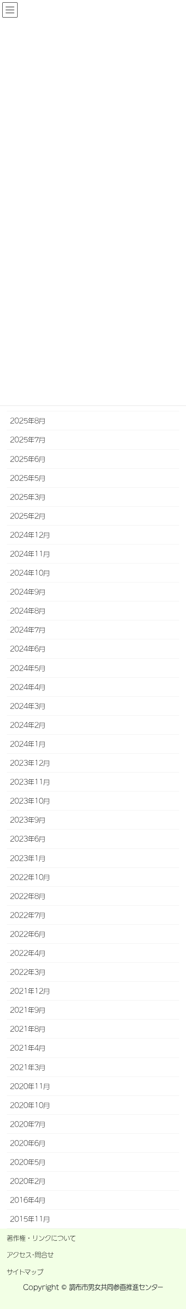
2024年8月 (27, 611)
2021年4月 (27, 1048)
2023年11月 (30, 782)
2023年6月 (27, 839)
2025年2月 (27, 516)
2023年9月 (27, 820)
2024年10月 (30, 573)
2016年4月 (27, 1200)
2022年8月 (27, 896)
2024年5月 (27, 668)
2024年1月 (27, 744)
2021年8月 (27, 1029)
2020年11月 (30, 1086)
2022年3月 (27, 972)
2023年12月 (30, 763)
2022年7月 (27, 915)
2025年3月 (27, 497)
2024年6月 (27, 649)
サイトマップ (25, 1272)
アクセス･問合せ (30, 1255)
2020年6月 (27, 1143)
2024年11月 (30, 554)
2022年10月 (30, 877)
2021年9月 (27, 1010)
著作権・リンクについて (41, 1238)
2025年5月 (27, 478)
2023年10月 (30, 801)
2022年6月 (27, 934)
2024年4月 (27, 687)
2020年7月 (27, 1124)
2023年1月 (27, 858)
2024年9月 (27, 592)
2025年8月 (27, 421)
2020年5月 (27, 1162)
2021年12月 (30, 991)
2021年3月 (27, 1067)
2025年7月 (27, 440)
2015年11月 (30, 1219)
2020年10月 (30, 1105)
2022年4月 (27, 953)
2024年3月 (27, 706)
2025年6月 (27, 459)
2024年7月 (27, 630)
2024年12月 (30, 535)
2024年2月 (27, 725)
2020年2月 (27, 1181)
